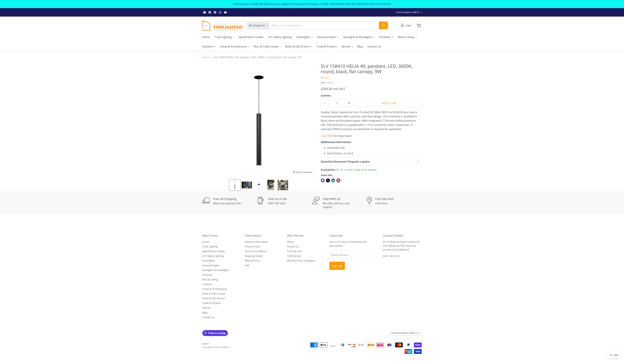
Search (205, 343)
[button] (234, 185)
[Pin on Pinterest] (338, 180)
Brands (346, 46)
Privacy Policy (252, 246)
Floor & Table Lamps (266, 46)
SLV (326, 77)
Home (206, 37)
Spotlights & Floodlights (358, 37)
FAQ (247, 265)
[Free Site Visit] (394, 203)
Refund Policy (252, 260)
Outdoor (208, 46)
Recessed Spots (327, 37)
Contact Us (374, 46)
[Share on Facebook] (323, 180)
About (290, 241)
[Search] (383, 25)
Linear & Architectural (233, 46)
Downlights (304, 37)
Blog (360, 46)
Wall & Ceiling (406, 37)
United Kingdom (407, 12)
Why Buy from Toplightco (301, 260)
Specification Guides (251, 37)
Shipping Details (254, 255)
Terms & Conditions (256, 251)
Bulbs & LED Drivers (297, 46)
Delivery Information (256, 241)
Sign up (337, 266)
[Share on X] (328, 180)
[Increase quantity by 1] (349, 103)
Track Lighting (223, 37)
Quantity (326, 95)
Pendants (385, 37)
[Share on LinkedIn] (333, 180)
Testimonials (294, 255)
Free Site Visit (294, 251)
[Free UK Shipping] (229, 203)
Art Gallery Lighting (280, 37)
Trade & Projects (326, 46)
